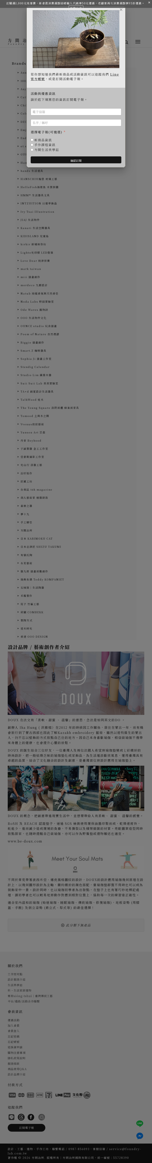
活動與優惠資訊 (43, 94)
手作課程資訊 (45, 145)
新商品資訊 (43, 140)
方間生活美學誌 (46, 150)
